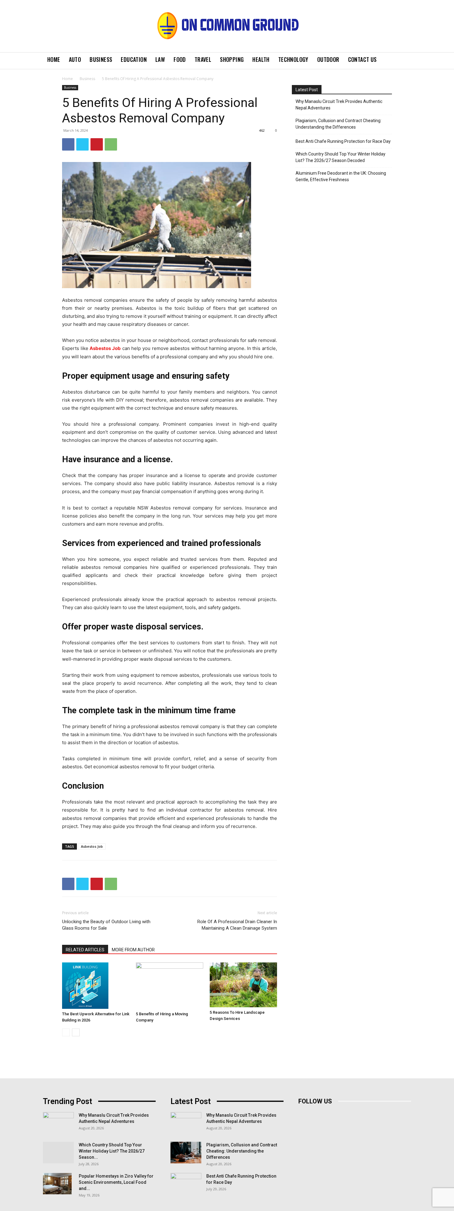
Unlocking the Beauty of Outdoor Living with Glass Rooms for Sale (106, 925)
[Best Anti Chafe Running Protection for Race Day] (185, 1184)
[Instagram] (317, 1115)
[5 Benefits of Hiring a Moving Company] (169, 985)
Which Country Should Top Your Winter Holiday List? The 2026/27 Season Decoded (340, 157)
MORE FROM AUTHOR (133, 949)
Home (67, 78)
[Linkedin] (331, 1115)
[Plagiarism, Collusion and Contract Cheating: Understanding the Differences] (185, 1152)
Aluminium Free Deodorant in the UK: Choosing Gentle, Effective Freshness (341, 176)
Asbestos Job (105, 348)
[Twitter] (82, 144)
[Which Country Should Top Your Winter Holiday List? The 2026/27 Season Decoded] (58, 1152)
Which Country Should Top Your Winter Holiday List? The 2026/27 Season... (112, 1151)
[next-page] (76, 1032)
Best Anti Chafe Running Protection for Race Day (343, 141)
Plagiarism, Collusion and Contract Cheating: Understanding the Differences (338, 124)
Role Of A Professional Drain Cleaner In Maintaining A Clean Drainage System (237, 925)
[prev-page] (66, 1032)
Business (87, 78)
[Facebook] (68, 144)
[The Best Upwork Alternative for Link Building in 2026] (95, 985)
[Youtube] (359, 1115)
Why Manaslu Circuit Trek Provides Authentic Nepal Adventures (339, 104)
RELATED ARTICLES (85, 949)
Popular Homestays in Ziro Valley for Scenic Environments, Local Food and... (116, 1182)
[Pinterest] (96, 144)
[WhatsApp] (111, 144)
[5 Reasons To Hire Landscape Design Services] (243, 984)
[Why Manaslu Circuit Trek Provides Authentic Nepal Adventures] (58, 1123)
